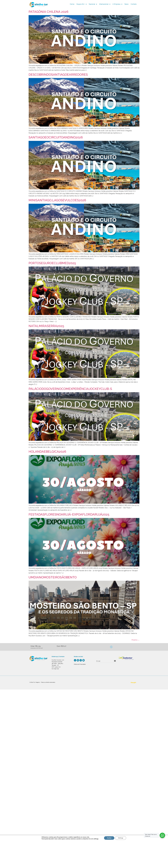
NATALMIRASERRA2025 (46, 326)
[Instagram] (81, 660)
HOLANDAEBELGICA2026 (47, 451)
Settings (120, 838)
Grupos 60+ (80, 4)
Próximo (135, 640)
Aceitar (109, 838)
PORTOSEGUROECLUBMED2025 (52, 263)
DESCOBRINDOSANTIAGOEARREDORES (58, 74)
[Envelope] (83, 660)
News (126, 4)
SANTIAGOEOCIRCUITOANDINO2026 (56, 137)
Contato (134, 4)
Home (72, 4)
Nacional (92, 4)
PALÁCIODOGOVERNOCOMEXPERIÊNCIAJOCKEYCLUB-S (70, 389)
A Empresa (116, 4)
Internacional (103, 4)
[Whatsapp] (75, 660)
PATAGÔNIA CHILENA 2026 (48, 11)
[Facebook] (78, 660)
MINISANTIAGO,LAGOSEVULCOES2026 (57, 200)
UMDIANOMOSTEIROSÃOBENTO (53, 577)
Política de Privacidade (80, 664)
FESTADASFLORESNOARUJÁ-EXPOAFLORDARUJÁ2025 (69, 514)
